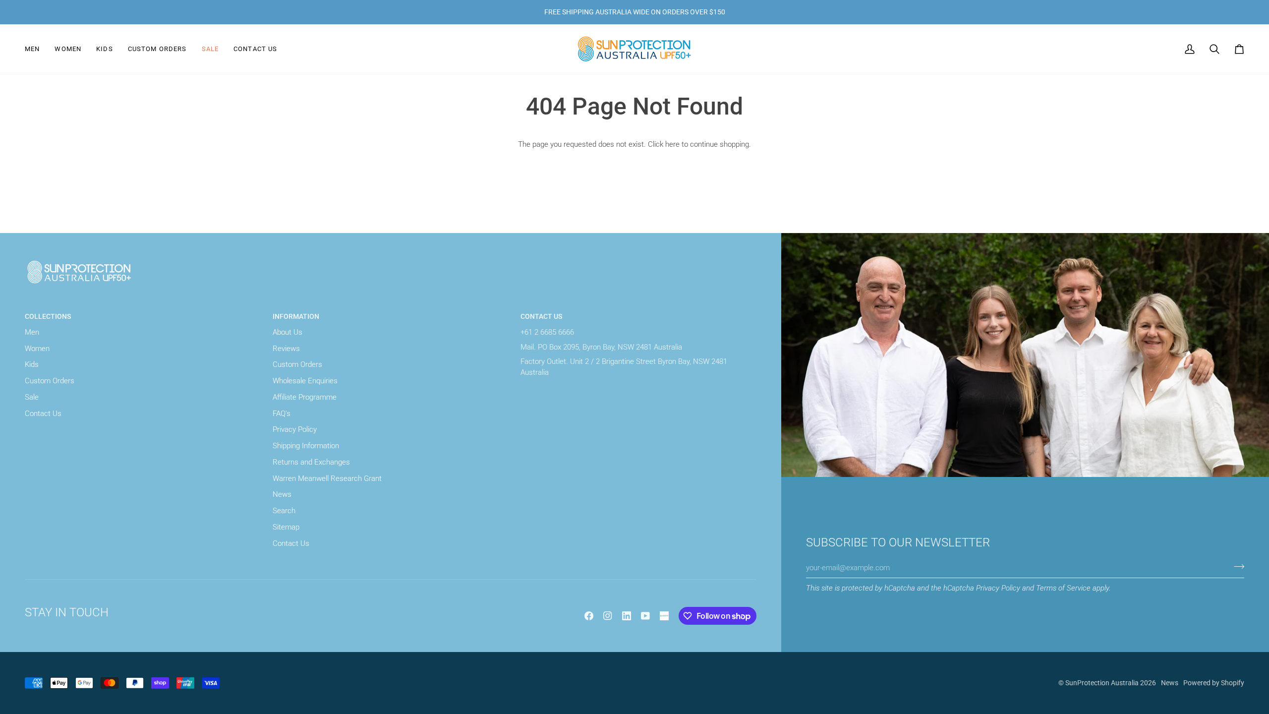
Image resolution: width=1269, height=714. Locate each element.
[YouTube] (645, 615)
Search (284, 511)
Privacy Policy (998, 588)
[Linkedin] (626, 615)
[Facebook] (588, 615)
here (672, 144)
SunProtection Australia (1102, 683)
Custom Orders (49, 381)
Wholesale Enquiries (305, 381)
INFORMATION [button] (296, 316)
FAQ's (281, 414)
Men (32, 332)
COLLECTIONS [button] (48, 316)
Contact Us (43, 414)
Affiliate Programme (305, 397)
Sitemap (286, 527)
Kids (32, 364)
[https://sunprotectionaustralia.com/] (664, 615)
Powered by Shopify (1213, 683)
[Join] (1236, 567)
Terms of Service (1063, 588)
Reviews (286, 349)
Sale (32, 397)
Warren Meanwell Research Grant (327, 479)
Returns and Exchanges (311, 462)
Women (37, 349)
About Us (287, 332)
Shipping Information (306, 446)
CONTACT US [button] (541, 316)
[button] (36, 49)
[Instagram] (607, 615)
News (282, 494)
